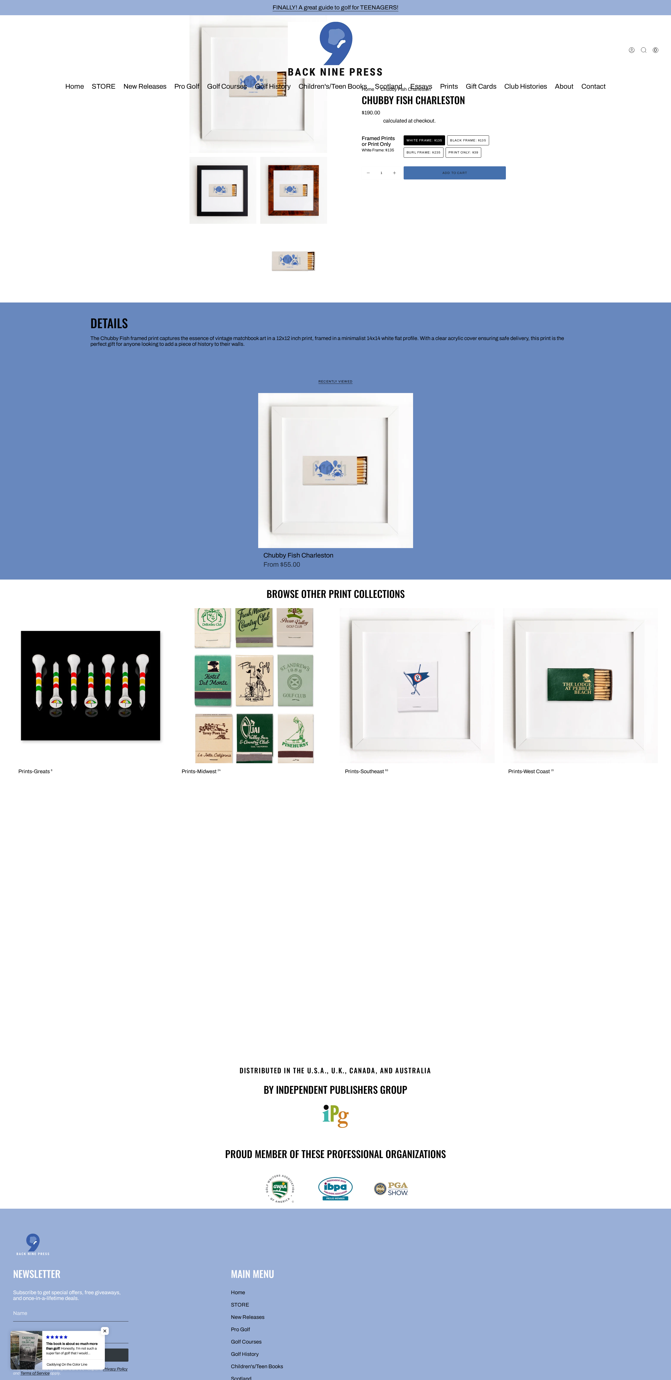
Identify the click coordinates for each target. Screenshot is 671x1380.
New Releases (247, 1317)
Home (238, 1292)
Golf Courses (246, 1342)
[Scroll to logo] (335, 1116)
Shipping (372, 121)
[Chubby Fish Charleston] (335, 470)
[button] (145, 86)
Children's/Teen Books (257, 1366)
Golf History (245, 1354)
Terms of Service (35, 1373)
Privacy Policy (115, 1369)
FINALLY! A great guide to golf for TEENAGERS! (335, 7)
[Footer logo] (32, 1245)
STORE (240, 1305)
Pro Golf (240, 1329)
